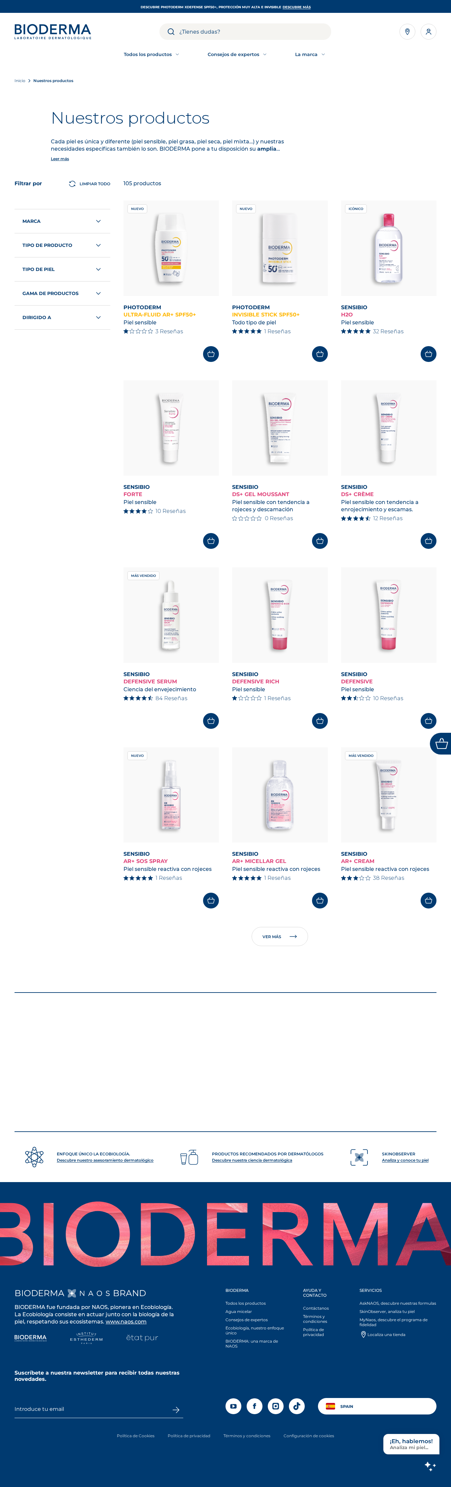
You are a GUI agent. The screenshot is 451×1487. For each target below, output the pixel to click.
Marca (31, 221)
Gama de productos (50, 293)
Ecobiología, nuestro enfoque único (255, 1330)
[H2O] (389, 248)
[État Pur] (142, 1339)
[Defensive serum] (171, 615)
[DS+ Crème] (389, 428)
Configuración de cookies (309, 1435)
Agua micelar (239, 1311)
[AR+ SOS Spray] (171, 795)
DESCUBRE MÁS (297, 7)
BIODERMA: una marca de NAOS (252, 1344)
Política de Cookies (136, 1435)
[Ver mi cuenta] (428, 32)
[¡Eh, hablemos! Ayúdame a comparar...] (430, 1466)
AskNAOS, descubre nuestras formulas (398, 1303)
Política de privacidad (313, 1332)
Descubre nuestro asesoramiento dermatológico (105, 1160)
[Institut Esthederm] (86, 1339)
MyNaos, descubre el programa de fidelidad (394, 1322)
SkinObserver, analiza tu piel (387, 1311)
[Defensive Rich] (280, 615)
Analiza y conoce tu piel (405, 1160)
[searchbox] (255, 31)
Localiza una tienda (386, 1334)
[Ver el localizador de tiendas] (407, 32)
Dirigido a (36, 317)
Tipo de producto (47, 245)
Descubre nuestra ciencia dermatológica (252, 1160)
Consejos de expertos (247, 1319)
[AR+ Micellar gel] (280, 795)
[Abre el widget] (440, 744)
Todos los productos (246, 1303)
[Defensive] (389, 615)
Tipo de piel (38, 269)
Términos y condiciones (315, 1319)
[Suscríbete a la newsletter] (176, 1410)
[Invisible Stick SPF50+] (280, 248)
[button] (257, 1320)
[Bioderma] (31, 1339)
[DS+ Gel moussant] (280, 428)
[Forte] (171, 428)
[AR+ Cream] (389, 795)
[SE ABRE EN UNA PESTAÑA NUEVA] (89, 1293)
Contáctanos (316, 1308)
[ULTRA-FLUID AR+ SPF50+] (171, 248)
